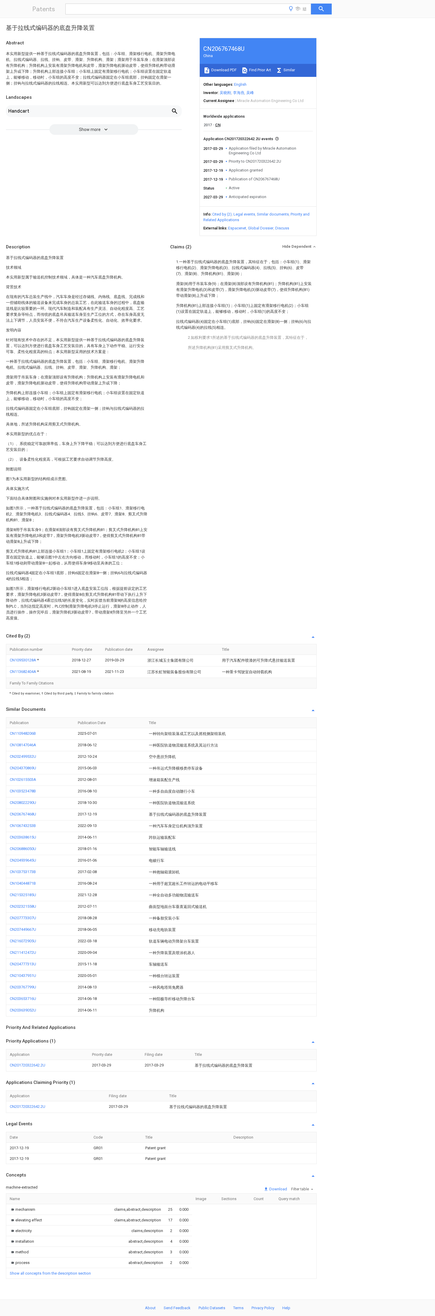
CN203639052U (23, 1010)
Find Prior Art (259, 70)
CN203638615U (23, 837)
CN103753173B (23, 872)
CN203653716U (23, 998)
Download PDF (223, 70)
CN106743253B (23, 825)
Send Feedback (177, 1308)
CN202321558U (23, 906)
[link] (22, 1209)
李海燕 (238, 92)
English (240, 84)
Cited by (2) (222, 214)
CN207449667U (23, 929)
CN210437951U (23, 975)
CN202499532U (23, 756)
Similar (289, 70)
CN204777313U (23, 964)
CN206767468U (23, 814)
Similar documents (273, 214)
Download (277, 1189)
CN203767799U (23, 987)
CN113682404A (23, 671)
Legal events (244, 214)
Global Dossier (260, 228)
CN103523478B (23, 791)
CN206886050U (23, 848)
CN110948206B (23, 733)
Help (286, 1308)
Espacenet (237, 228)
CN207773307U (23, 918)
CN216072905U (23, 941)
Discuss (282, 228)
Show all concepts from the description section (50, 1273)
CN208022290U (23, 802)
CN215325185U (23, 895)
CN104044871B (23, 883)
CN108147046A (23, 745)
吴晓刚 (225, 92)
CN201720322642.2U (27, 1065)
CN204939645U (23, 860)
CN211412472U (23, 952)
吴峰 (250, 92)
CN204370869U (23, 768)
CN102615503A (23, 779)
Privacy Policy (263, 1308)
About (150, 1308)
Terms (238, 1308)
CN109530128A (23, 660)
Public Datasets (212, 1308)
